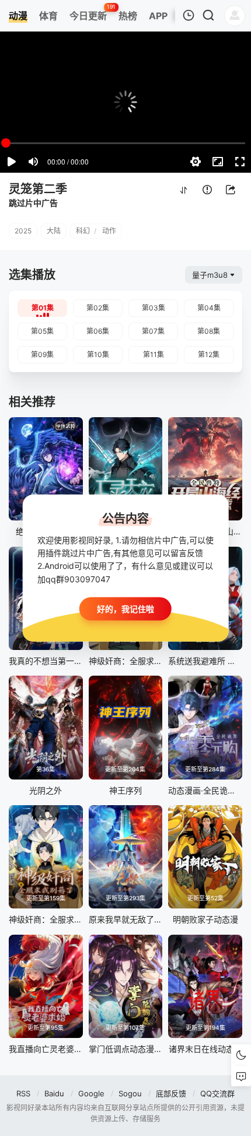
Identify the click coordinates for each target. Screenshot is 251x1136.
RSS (23, 1093)
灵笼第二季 (38, 189)
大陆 (54, 230)
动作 (109, 230)
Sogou (130, 1093)
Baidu (54, 1093)
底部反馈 (171, 1093)
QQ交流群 (217, 1093)
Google (91, 1093)
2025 (23, 230)
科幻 (83, 230)
